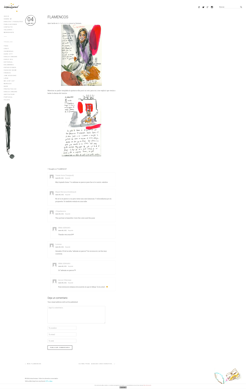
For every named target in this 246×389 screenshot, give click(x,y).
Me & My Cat (9, 81)
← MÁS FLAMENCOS (33, 363)
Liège (6, 78)
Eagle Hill (8, 59)
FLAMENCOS (58, 17)
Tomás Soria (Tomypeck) (64, 175)
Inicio (6, 16)
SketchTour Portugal (9, 96)
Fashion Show (10, 70)
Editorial (8, 62)
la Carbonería (63, 23)
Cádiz (6, 48)
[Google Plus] (209, 7)
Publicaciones (10, 24)
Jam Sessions (10, 75)
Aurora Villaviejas (64, 280)
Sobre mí (8, 19)
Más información (147, 385)
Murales (8, 83)
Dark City (8, 54)
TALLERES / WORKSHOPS (9, 31)
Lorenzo (58, 244)
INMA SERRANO (64, 228)
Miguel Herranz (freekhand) (65, 192)
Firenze (7, 73)
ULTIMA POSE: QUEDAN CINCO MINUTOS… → (97, 363)
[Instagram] (213, 7)
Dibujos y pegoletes (13, 21)
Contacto (8, 27)
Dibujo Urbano (10, 56)
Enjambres (9, 64)
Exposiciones (10, 67)
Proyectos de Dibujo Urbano (10, 90)
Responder (67, 178)
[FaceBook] (200, 7)
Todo (6, 46)
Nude (6, 86)
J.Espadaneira (60, 211)
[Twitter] (204, 7)
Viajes (7, 99)
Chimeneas (8, 51)
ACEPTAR (123, 387)
